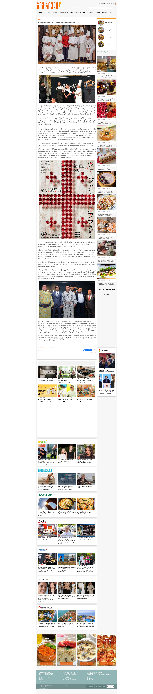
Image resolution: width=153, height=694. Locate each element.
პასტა (40, 678)
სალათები (66, 677)
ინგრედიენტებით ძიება (79, 8)
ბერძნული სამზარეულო (70, 673)
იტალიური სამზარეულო (70, 672)
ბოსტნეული (90, 677)
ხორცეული (66, 676)
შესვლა (101, 3)
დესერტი (90, 678)
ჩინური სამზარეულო (69, 674)
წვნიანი (41, 679)
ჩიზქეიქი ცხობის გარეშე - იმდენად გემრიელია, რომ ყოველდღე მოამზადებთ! (105, 192)
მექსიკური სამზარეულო (46, 674)
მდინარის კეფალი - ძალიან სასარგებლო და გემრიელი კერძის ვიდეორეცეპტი (106, 284)
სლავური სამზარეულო (46, 673)
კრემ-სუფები (43, 676)
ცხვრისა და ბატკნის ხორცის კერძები (98, 676)
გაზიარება (89, 349)
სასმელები (42, 681)
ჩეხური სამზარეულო (93, 673)
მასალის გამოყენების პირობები (46, 347)
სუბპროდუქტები (68, 678)
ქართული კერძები (44, 672)
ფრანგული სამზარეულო (94, 672)
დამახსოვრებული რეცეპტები (105, 5)
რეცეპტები (46, 663)
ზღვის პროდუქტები (45, 677)
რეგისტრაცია (110, 3)
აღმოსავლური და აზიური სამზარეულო (99, 674)
